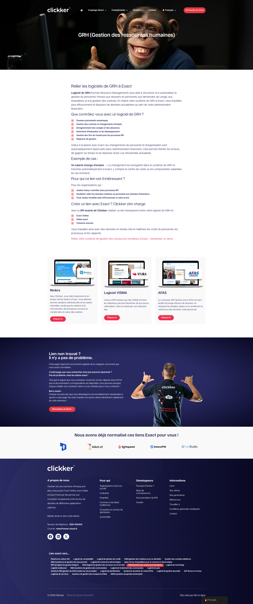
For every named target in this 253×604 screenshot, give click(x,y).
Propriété (104, 498)
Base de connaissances (143, 492)
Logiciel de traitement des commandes (126, 568)
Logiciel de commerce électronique (106, 562)
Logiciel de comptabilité (83, 559)
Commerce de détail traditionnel (109, 504)
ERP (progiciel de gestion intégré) (65, 565)
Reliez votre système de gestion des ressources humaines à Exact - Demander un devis (122, 239)
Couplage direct (96, 10)
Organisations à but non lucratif (111, 487)
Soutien (136, 10)
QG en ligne (200, 595)
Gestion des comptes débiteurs (178, 559)
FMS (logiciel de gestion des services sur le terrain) (103, 565)
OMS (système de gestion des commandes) (88, 568)
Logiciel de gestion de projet (168, 571)
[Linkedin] (58, 537)
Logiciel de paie (153, 568)
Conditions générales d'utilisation (185, 509)
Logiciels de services (59, 574)
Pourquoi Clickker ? (145, 486)
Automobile (105, 517)
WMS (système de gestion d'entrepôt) (126, 574)
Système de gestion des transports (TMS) (89, 574)
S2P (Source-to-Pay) (192, 571)
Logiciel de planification (110, 571)
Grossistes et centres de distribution (111, 511)
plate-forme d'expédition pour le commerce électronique (148, 562)
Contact (152, 10)
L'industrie (104, 493)
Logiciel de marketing (175, 565)
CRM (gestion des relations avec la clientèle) (142, 559)
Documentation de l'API (147, 498)
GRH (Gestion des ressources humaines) (145, 565)
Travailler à (175, 505)
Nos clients (175, 491)
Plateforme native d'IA (60, 559)
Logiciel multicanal (59, 568)
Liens (172, 486)
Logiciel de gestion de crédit (108, 559)
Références (175, 500)
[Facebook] (50, 537)
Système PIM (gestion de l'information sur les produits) (74, 571)
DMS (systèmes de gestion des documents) (69, 562)
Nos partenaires (177, 495)
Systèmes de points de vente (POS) (138, 571)
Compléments (118, 10)
